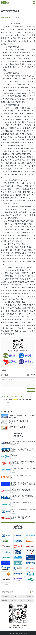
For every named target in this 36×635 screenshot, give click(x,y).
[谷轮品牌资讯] (5, 563)
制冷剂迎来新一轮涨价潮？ (18, 427)
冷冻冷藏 (5, 596)
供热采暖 (5, 600)
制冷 (3, 369)
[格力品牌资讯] (18, 535)
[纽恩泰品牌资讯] (5, 535)
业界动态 (21, 600)
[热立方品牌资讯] (5, 546)
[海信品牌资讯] (5, 557)
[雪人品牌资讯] (18, 557)
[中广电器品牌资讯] (30, 541)
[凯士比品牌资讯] (5, 585)
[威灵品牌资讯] (18, 574)
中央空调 (13, 596)
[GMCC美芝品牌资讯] (30, 563)
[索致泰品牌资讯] (18, 579)
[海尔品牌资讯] (18, 541)
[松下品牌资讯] (30, 557)
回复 (8, 402)
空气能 (22, 596)
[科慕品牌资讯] (30, 568)
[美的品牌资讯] (30, 535)
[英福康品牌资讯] (5, 579)
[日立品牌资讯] (30, 552)
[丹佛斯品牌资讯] (18, 546)
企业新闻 (30, 600)
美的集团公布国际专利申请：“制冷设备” (21, 422)
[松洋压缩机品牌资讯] (5, 568)
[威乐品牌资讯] (30, 579)
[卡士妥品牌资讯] (30, 574)
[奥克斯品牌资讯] (18, 552)
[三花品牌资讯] (5, 552)
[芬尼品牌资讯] (30, 546)
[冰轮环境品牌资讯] (18, 568)
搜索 (31, 592)
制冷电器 (30, 596)
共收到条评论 (30, 375)
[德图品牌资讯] (5, 574)
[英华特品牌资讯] (18, 563)
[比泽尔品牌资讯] (5, 541)
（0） (4, 402)
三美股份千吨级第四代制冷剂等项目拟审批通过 (22, 416)
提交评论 (31, 390)
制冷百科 (13, 600)
